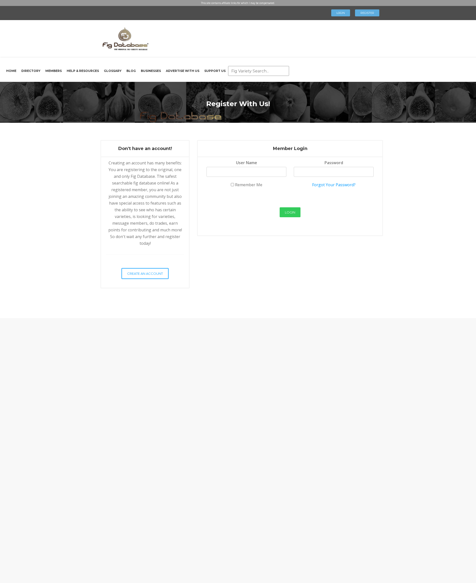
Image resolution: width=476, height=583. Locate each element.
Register (367, 13)
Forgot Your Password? (334, 184)
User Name (246, 162)
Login (340, 13)
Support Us (215, 71)
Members (53, 71)
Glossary (112, 71)
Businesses (151, 71)
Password (334, 162)
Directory (30, 71)
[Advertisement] (261, 37)
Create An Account (145, 274)
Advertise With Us (182, 71)
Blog (131, 71)
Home (11, 71)
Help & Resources (83, 71)
